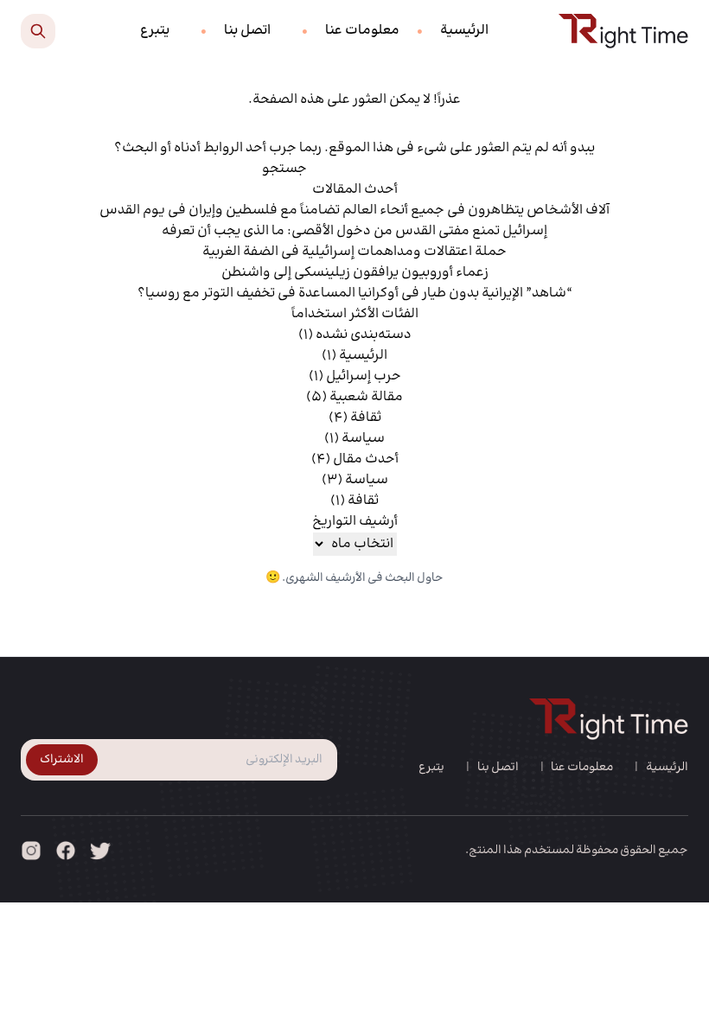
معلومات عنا (362, 30)
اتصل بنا (247, 30)
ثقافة (365, 418)
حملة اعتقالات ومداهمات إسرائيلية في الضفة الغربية (354, 252)
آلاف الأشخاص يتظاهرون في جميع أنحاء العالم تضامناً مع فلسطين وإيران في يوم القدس (354, 210)
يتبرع (154, 30)
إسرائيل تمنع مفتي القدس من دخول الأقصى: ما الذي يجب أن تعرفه (354, 231)
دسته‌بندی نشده (364, 335)
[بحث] (38, 31)
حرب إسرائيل (363, 376)
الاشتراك (62, 759)
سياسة (363, 438)
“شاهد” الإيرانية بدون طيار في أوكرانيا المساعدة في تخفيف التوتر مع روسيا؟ (354, 293)
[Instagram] (31, 850)
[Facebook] (65, 850)
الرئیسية (464, 30)
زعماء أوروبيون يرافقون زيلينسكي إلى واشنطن (355, 273)
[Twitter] (100, 850)
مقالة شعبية (366, 397)
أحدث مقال (366, 459)
